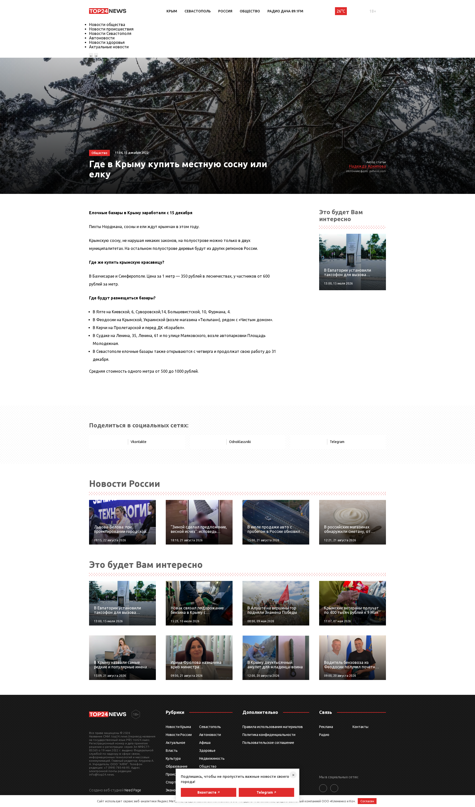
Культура (173, 758)
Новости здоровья (107, 42)
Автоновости (102, 38)
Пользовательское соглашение (268, 743)
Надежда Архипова (367, 166)
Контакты (360, 727)
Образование (177, 766)
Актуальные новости (109, 47)
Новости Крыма (178, 727)
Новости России (179, 735)
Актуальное (175, 743)
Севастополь (198, 11)
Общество (250, 11)
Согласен (367, 801)
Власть (172, 751)
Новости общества (107, 24)
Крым (171, 11)
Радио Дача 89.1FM (285, 11)
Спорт (171, 782)
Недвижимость (212, 758)
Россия (225, 11)
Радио (324, 735)
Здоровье (207, 751)
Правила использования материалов (272, 727)
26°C (341, 11)
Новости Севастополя (110, 33)
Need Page (132, 790)
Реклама (326, 727)
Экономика (175, 790)
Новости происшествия (111, 29)
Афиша (205, 743)
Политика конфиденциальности (268, 735)
